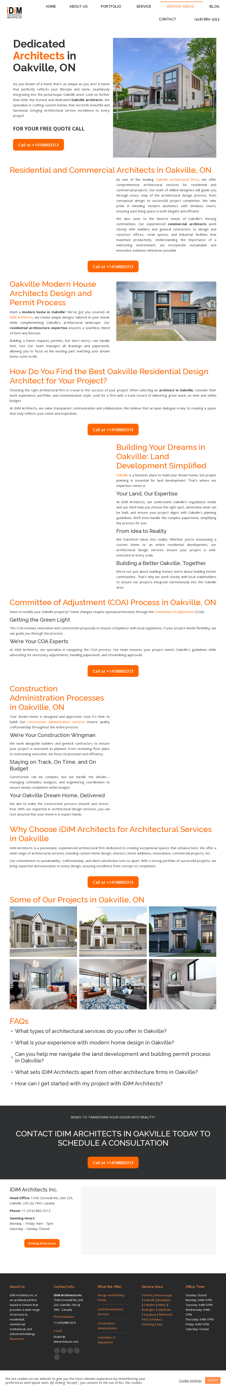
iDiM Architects (21, 317)
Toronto (147, 1295)
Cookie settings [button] (190, 1380)
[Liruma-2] (43, 931)
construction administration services (55, 722)
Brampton (164, 1300)
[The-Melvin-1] (182, 931)
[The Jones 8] (113, 984)
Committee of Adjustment (174, 611)
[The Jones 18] (182, 984)
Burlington (148, 1310)
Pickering (148, 1324)
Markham (164, 1310)
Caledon (149, 1305)
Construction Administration (107, 1325)
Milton (162, 1305)
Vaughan (150, 1314)
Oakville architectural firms (177, 179)
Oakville (122, 475)
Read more (17, 1339)
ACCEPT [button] (213, 1380)
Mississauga (163, 1295)
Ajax (159, 1324)
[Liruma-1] (113, 931)
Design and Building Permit (111, 1297)
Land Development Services (110, 1311)
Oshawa (154, 1319)
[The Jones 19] (43, 984)
